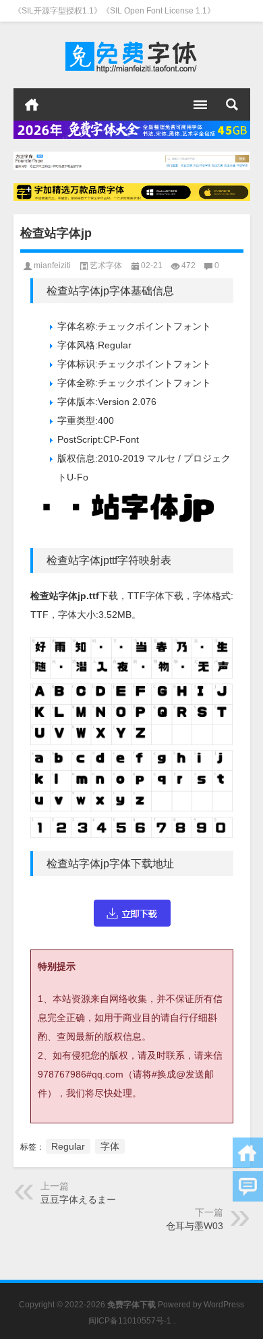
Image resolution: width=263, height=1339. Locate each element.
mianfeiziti (52, 265)
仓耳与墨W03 (194, 1225)
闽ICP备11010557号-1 (129, 1321)
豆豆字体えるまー (78, 1199)
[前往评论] (248, 1186)
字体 (109, 1146)
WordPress (224, 1304)
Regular (68, 1146)
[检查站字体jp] (131, 913)
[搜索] (232, 104)
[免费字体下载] (131, 55)
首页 (31, 104)
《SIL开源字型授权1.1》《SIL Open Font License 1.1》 (114, 10)
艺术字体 (106, 265)
